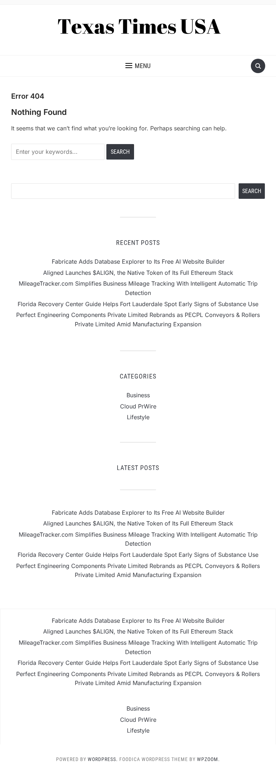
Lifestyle (138, 417)
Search (251, 191)
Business (138, 395)
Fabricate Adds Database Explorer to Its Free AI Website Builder (138, 261)
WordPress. (103, 759)
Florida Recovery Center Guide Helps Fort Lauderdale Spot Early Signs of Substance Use (138, 304)
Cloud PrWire (138, 406)
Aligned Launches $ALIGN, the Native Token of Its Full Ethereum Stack (138, 272)
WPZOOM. (208, 759)
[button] (138, 66)
